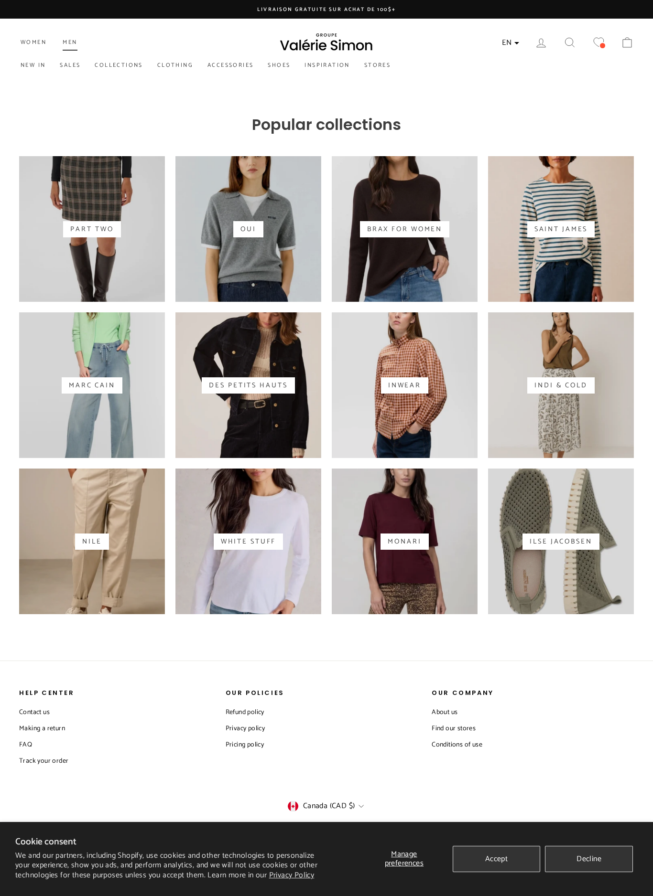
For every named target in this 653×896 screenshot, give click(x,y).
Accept (496, 859)
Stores (377, 65)
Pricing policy (245, 744)
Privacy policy (245, 728)
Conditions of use (457, 744)
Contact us (34, 712)
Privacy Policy (292, 875)
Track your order (43, 761)
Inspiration (327, 65)
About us (444, 712)
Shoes (279, 65)
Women (33, 42)
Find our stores (454, 728)
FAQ (25, 744)
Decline (589, 859)
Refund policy (245, 712)
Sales (70, 65)
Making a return (42, 728)
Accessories (230, 65)
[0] (598, 42)
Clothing (175, 65)
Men (70, 42)
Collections (118, 65)
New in (33, 65)
